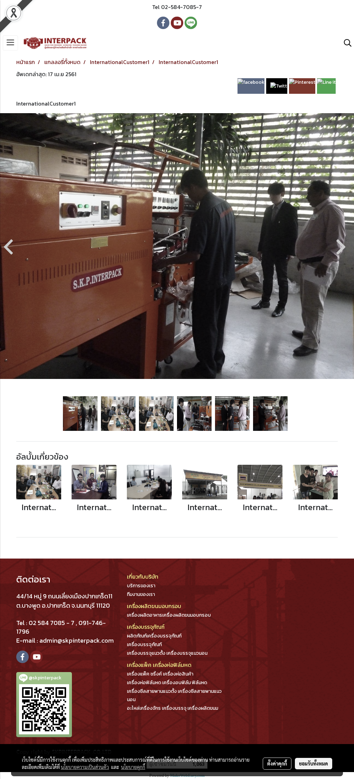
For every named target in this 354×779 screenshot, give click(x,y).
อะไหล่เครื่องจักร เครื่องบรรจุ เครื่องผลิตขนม (172, 708)
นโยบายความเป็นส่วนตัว (85, 767)
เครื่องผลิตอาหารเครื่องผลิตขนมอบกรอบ (169, 615)
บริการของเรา (141, 585)
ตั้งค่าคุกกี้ (277, 763)
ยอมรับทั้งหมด (313, 763)
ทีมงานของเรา (141, 594)
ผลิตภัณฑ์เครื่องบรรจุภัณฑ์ (154, 636)
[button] (345, 43)
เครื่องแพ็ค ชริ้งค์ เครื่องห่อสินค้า (160, 674)
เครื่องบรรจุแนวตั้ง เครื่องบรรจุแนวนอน (167, 653)
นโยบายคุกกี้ (133, 767)
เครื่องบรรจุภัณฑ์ (144, 644)
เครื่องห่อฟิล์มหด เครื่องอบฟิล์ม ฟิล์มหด (167, 682)
